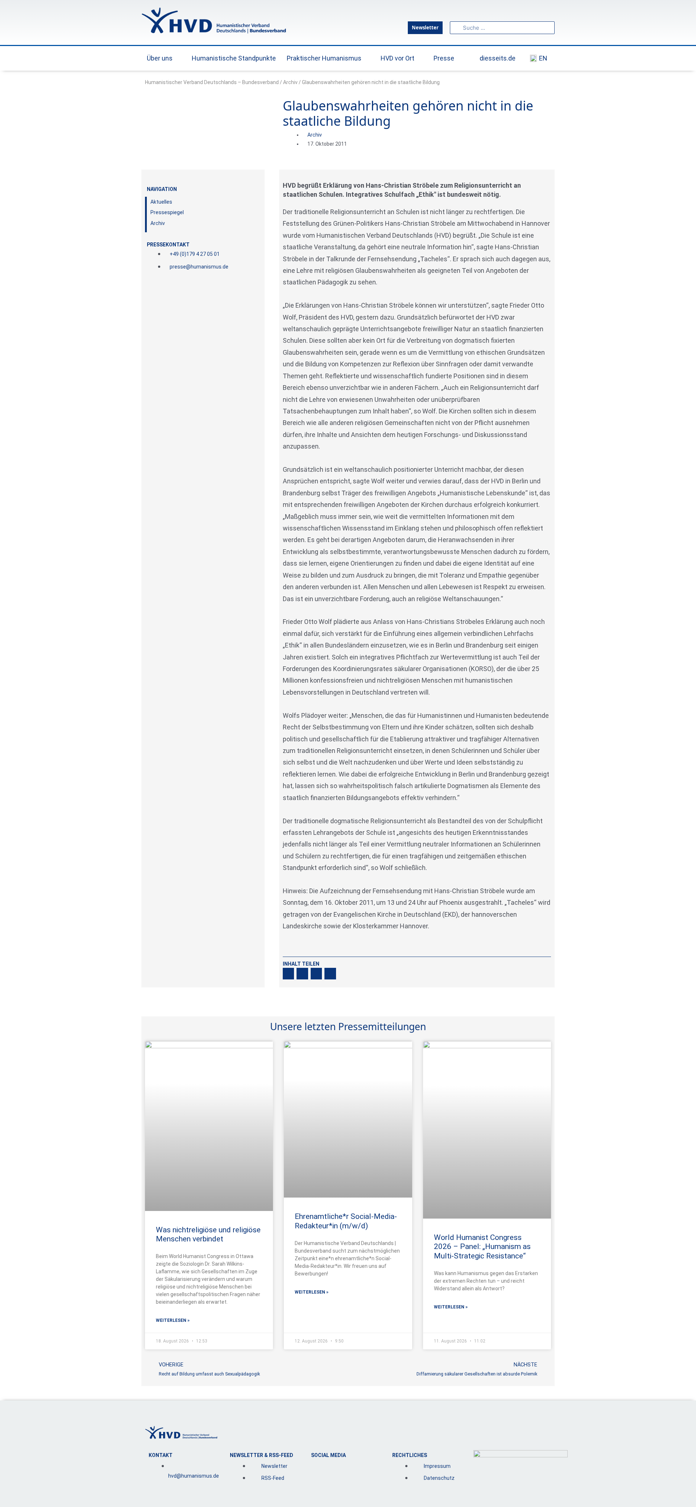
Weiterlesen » (173, 1320)
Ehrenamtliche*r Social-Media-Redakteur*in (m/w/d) (346, 1221)
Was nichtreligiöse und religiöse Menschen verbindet (208, 1234)
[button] (288, 973)
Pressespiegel (167, 212)
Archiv (290, 82)
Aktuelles (161, 202)
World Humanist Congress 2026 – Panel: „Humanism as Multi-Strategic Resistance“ (482, 1246)
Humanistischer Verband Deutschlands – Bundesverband (212, 82)
